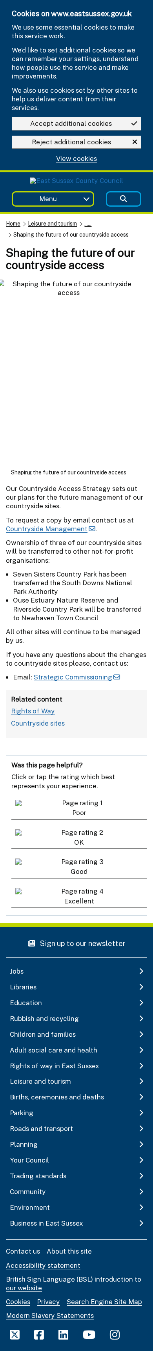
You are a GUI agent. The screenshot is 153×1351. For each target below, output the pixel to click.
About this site (69, 1251)
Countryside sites (38, 723)
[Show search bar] (123, 199)
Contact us (23, 1251)
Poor (79, 812)
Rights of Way (33, 711)
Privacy (48, 1301)
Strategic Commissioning (73, 677)
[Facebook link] (39, 1334)
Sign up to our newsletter (82, 943)
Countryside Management (46, 528)
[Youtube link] (89, 1334)
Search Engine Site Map (104, 1301)
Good (79, 871)
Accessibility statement (43, 1265)
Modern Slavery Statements (50, 1315)
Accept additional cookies (71, 123)
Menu (48, 198)
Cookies (18, 1301)
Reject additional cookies (71, 142)
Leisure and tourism (52, 223)
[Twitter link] (15, 1334)
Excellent (79, 901)
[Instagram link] (115, 1334)
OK (79, 842)
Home (13, 223)
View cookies (76, 158)
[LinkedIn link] (63, 1334)
